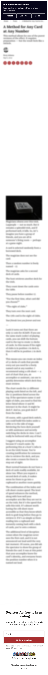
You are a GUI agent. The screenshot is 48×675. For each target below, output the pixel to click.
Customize (24, 16)
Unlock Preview (24, 640)
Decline (38, 16)
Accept (10, 16)
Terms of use (32, 8)
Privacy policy (17, 8)
